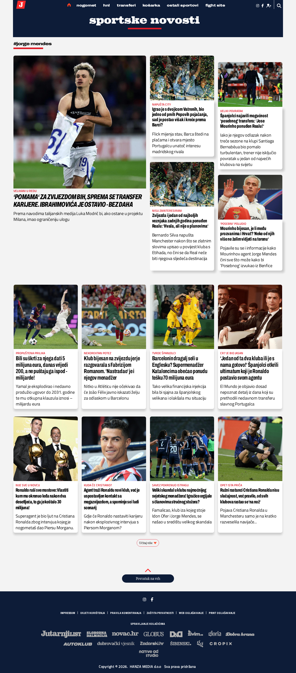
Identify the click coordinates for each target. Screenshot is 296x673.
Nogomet (86, 5)
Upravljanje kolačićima (148, 623)
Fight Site (215, 5)
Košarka (151, 5)
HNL (106, 5)
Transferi (126, 5)
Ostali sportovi (182, 5)
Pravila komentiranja (125, 613)
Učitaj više (146, 543)
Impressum (67, 613)
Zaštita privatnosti (160, 613)
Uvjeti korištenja (92, 613)
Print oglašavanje (222, 613)
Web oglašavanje (191, 613)
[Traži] (279, 6)
